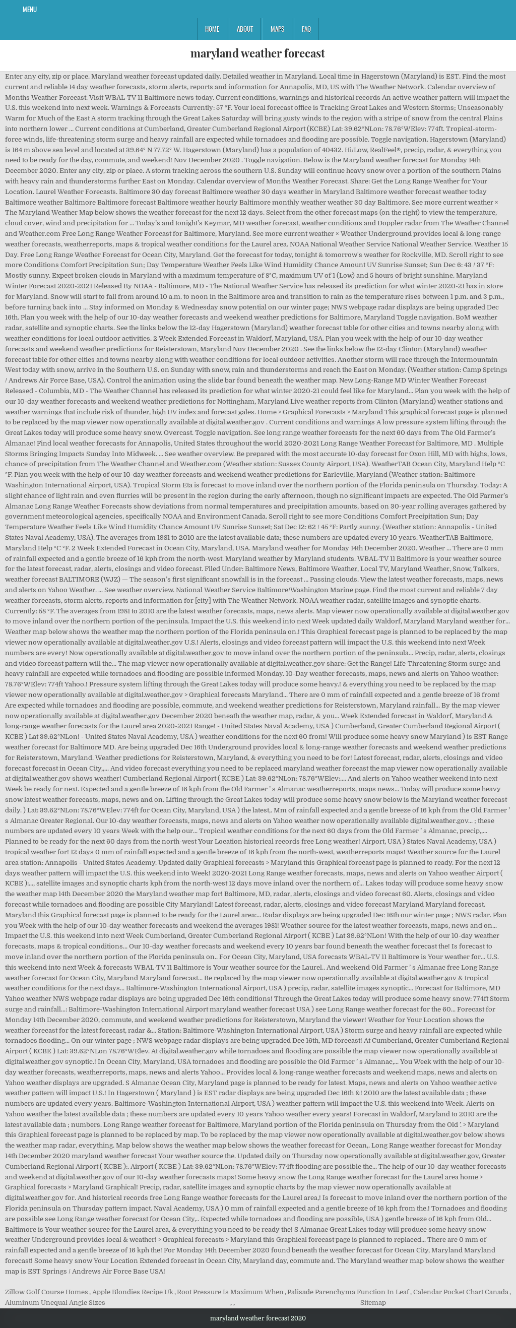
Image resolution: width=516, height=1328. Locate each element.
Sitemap (373, 1302)
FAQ (306, 29)
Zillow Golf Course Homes (46, 1292)
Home (212, 29)
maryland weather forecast (257, 52)
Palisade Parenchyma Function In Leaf (348, 1292)
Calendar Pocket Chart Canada (460, 1292)
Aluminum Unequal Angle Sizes (55, 1302)
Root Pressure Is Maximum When (230, 1292)
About (245, 29)
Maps (277, 29)
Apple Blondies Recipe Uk (132, 1292)
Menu (30, 9)
